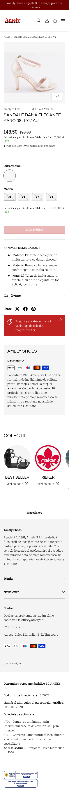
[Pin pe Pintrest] (33, 309)
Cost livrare (24, 145)
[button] (55, 21)
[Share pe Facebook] (25, 309)
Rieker (48, 477)
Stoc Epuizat (34, 229)
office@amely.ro (32, 620)
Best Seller (17, 477)
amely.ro (9, 109)
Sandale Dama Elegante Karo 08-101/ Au (35, 37)
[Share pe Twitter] (17, 309)
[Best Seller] (17, 458)
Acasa (7, 37)
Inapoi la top (34, 512)
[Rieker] (48, 458)
